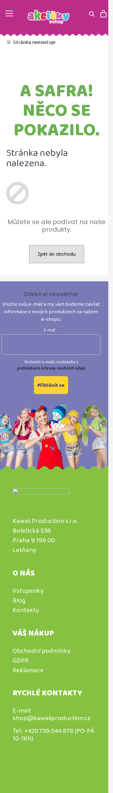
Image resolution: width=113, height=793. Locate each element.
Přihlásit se (51, 385)
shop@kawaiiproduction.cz (52, 718)
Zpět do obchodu (57, 254)
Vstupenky (28, 590)
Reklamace (28, 670)
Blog (19, 600)
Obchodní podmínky (41, 650)
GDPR (21, 660)
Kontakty (26, 610)
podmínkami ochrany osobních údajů (51, 368)
